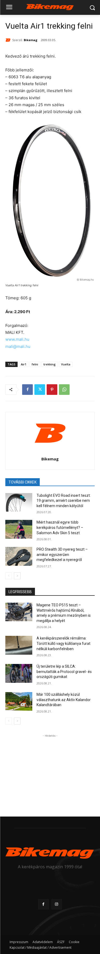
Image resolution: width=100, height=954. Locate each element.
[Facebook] (27, 389)
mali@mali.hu (17, 346)
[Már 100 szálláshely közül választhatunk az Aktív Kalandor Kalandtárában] (18, 701)
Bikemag (30, 40)
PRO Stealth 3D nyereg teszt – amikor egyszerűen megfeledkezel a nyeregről (62, 554)
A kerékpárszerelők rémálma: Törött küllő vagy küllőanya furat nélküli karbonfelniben (63, 643)
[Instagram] (56, 904)
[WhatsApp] (64, 389)
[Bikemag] (8, 40)
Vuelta (65, 364)
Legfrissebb (20, 592)
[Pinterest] (52, 389)
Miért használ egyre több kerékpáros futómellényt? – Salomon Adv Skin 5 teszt (60, 527)
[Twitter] (39, 389)
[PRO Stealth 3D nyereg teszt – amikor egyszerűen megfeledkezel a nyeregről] (18, 556)
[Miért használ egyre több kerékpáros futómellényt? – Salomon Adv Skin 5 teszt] (18, 529)
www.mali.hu (17, 339)
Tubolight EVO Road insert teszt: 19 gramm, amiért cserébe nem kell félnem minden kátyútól (64, 500)
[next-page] (17, 575)
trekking (49, 364)
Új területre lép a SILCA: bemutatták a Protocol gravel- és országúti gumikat (64, 671)
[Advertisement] (50, 772)
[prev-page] (8, 575)
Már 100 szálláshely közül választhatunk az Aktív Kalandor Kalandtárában (64, 699)
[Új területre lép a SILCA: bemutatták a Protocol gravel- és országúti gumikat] (18, 673)
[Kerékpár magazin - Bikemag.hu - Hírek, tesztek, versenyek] (50, 6)
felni (35, 364)
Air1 (23, 364)
